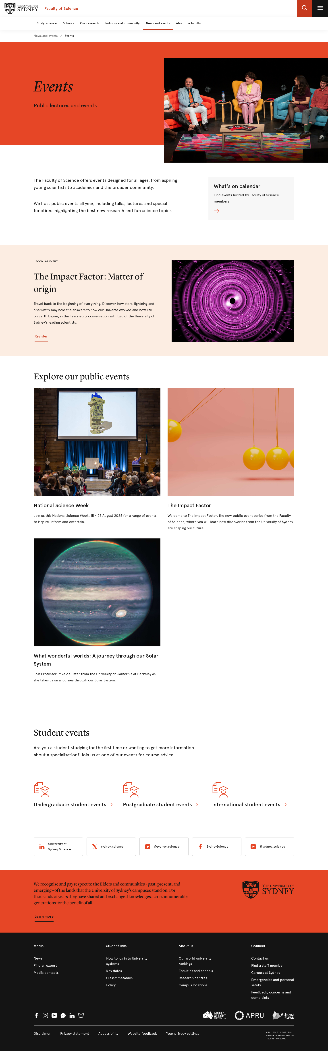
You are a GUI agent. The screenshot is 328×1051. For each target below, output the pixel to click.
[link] (46, 36)
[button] (304, 8)
